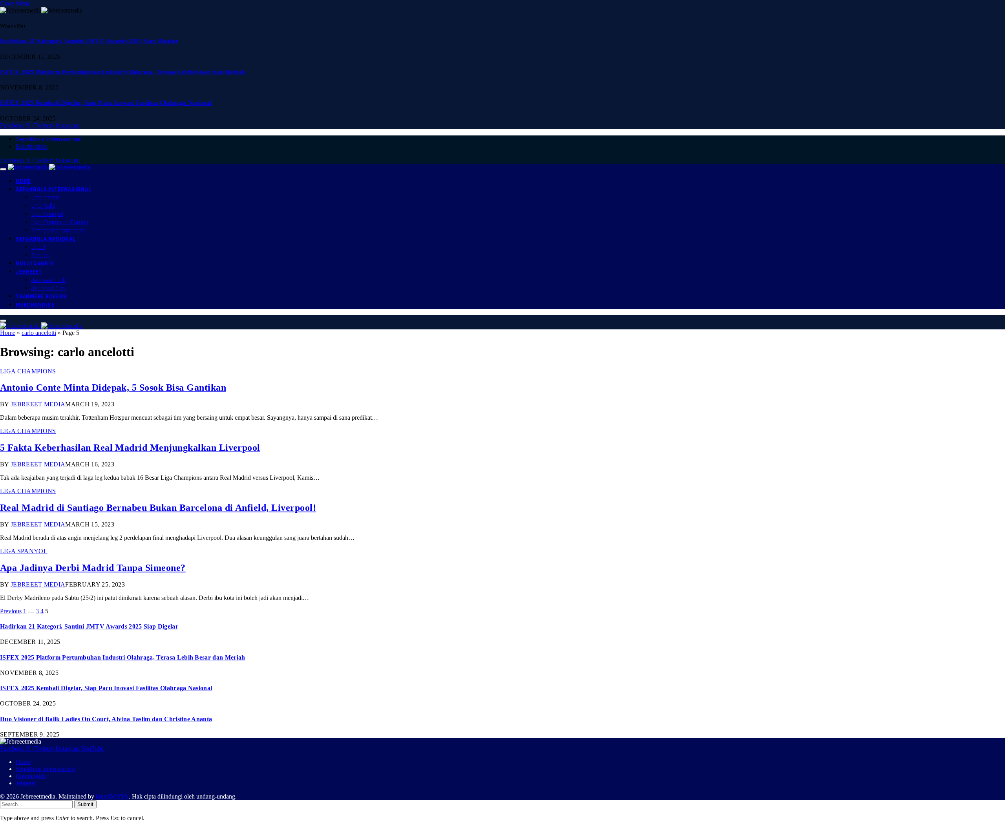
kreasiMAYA (112, 796)
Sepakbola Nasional (46, 239)
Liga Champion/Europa (59, 222)
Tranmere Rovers (41, 296)
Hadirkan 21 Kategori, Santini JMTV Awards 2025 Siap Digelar (89, 41)
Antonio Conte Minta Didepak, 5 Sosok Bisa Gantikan (113, 387)
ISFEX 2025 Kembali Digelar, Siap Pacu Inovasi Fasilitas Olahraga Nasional (106, 102)
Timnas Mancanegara (58, 231)
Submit (85, 804)
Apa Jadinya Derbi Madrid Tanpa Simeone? (93, 568)
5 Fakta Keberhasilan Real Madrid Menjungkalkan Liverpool (130, 447)
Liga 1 (38, 247)
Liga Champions (28, 371)
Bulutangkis (32, 146)
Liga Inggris (45, 198)
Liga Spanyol (47, 214)
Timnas (40, 255)
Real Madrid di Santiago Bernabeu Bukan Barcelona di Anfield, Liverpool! (158, 508)
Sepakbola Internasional (49, 139)
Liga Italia (43, 206)
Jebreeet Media (38, 404)
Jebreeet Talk (48, 280)
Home (23, 181)
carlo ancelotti (39, 332)
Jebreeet (29, 272)
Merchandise (35, 305)
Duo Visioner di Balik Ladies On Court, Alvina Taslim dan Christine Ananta (106, 719)
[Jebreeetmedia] (49, 167)
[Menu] (3, 169)
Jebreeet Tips (48, 288)
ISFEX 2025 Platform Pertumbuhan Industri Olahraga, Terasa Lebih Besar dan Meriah (122, 72)
